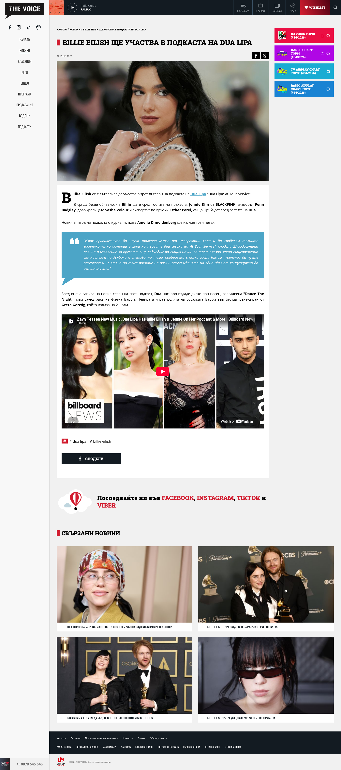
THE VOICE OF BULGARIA (168, 746)
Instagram (215, 498)
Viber (106, 505)
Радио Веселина (191, 746)
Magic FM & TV (109, 746)
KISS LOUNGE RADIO (144, 746)
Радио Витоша (64, 746)
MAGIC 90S (126, 746)
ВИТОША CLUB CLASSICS (87, 746)
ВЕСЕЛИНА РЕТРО (233, 746)
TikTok (248, 498)
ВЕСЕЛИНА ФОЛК (212, 746)
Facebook (178, 498)
